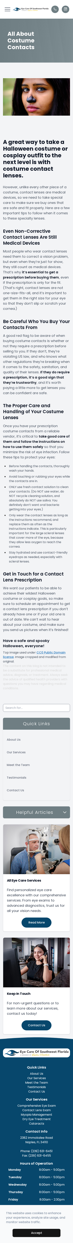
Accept (36, 1233)
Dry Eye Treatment (36, 1119)
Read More (36, 922)
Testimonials (16, 777)
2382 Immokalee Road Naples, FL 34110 (36, 1140)
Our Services (16, 752)
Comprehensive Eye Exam (36, 1106)
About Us (14, 739)
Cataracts (36, 1123)
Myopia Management (36, 1114)
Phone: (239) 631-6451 (36, 1151)
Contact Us (15, 790)
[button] (7, 9)
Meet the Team (18, 765)
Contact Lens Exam (36, 1110)
